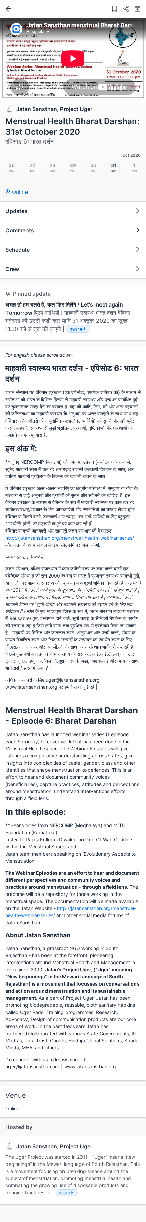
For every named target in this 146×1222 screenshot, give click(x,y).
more (64, 1192)
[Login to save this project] (114, 10)
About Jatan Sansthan (37, 935)
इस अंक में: (21, 448)
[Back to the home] (7, 9)
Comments (19, 230)
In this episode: (35, 812)
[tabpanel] (73, 58)
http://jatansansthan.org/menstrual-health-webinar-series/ (69, 538)
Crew (12, 269)
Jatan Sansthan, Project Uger (54, 109)
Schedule (17, 249)
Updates (16, 211)
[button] (123, 10)
